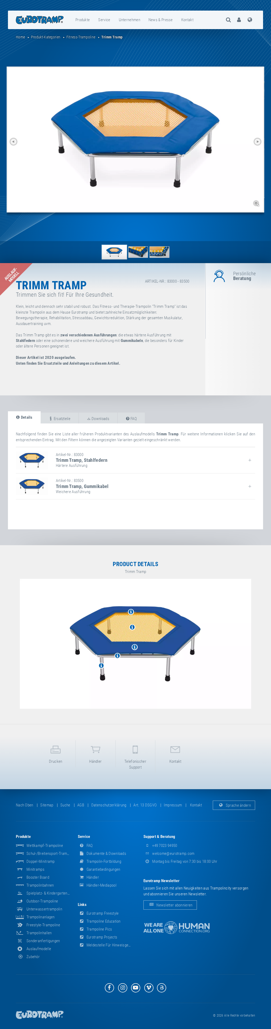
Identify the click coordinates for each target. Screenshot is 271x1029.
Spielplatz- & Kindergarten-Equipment (55, 893)
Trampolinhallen (39, 933)
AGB (80, 805)
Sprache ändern (238, 805)
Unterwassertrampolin (44, 909)
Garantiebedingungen (103, 869)
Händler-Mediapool (101, 885)
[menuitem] (82, 20)
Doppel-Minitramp (40, 861)
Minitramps (35, 869)
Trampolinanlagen (40, 917)
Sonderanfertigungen (43, 940)
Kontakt (187, 19)
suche (65, 805)
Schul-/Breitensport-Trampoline (51, 853)
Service (104, 19)
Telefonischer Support (135, 764)
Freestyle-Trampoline (43, 925)
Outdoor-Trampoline (42, 901)
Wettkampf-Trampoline (44, 845)
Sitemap (46, 805)
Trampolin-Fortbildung (103, 861)
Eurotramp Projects (102, 937)
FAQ (89, 845)
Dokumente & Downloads (106, 853)
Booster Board (37, 877)
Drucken (55, 761)
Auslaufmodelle (38, 948)
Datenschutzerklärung (109, 805)
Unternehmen (129, 19)
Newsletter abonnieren (174, 904)
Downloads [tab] (100, 418)
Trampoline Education (103, 921)
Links (82, 904)
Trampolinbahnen (40, 885)
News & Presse (160, 19)
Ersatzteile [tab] (61, 418)
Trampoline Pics (99, 929)
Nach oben (24, 805)
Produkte (82, 19)
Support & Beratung (159, 836)
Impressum (173, 805)
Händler (95, 761)
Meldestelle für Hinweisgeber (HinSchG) (118, 945)
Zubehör (33, 956)
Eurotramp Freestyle (102, 913)
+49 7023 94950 (164, 845)
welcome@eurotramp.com (173, 853)
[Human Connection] (176, 927)
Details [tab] (26, 417)
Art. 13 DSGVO (145, 805)
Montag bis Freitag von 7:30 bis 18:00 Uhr (184, 861)
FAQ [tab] (133, 418)
